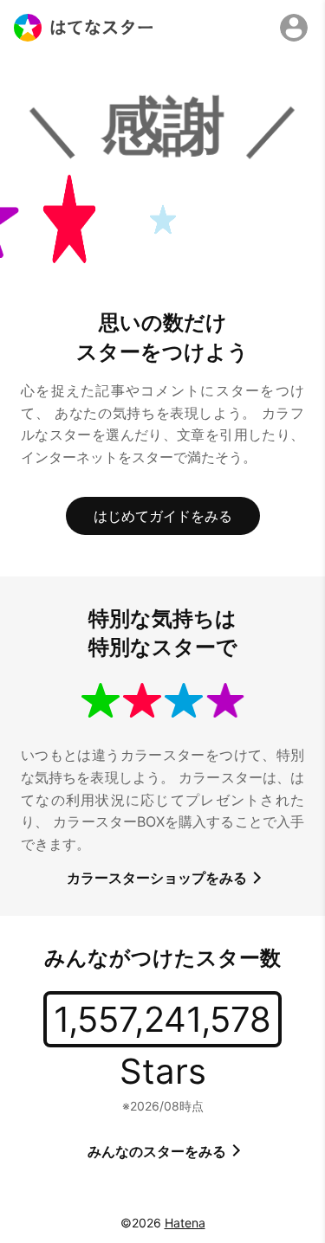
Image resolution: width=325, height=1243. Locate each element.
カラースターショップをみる (158, 877)
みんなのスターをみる (159, 1151)
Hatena (185, 1222)
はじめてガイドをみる (163, 516)
